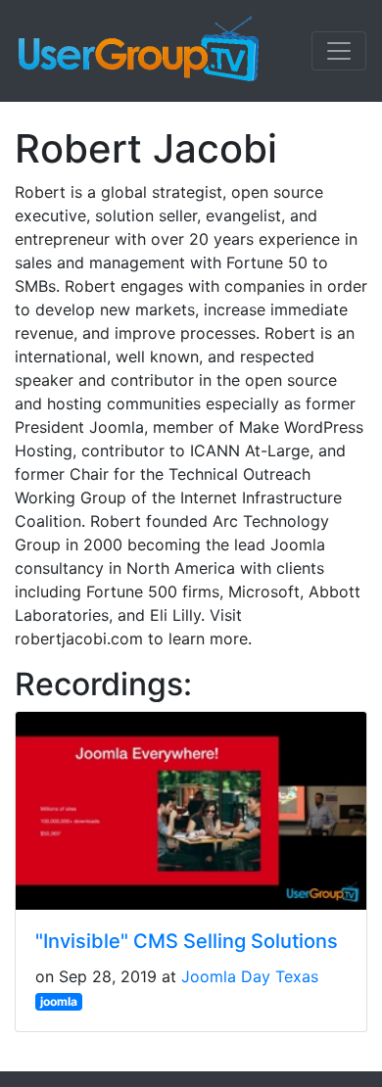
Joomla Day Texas (249, 976)
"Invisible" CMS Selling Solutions (186, 941)
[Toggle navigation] (338, 51)
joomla (58, 1001)
